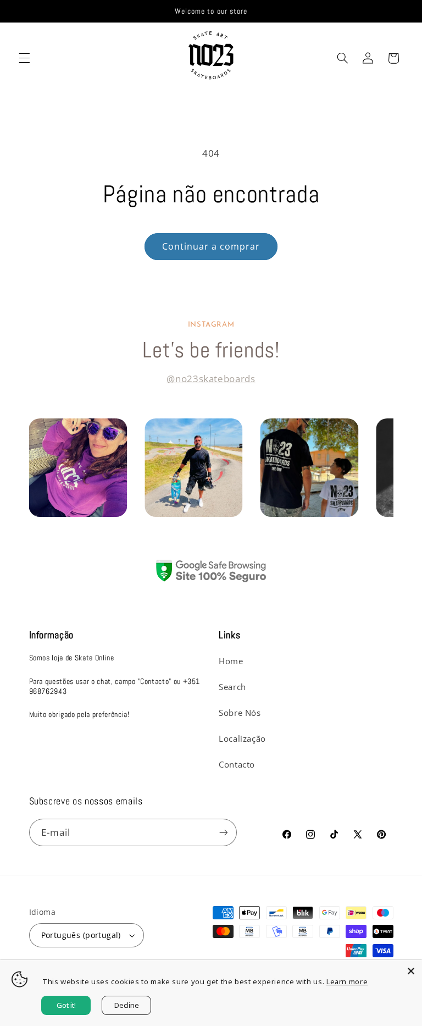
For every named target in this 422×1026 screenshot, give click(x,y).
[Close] (411, 971)
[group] (78, 467)
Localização (242, 738)
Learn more (347, 981)
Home (231, 660)
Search (232, 686)
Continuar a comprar (211, 246)
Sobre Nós (240, 712)
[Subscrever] (223, 832)
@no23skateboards (210, 378)
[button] (24, 58)
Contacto (237, 764)
